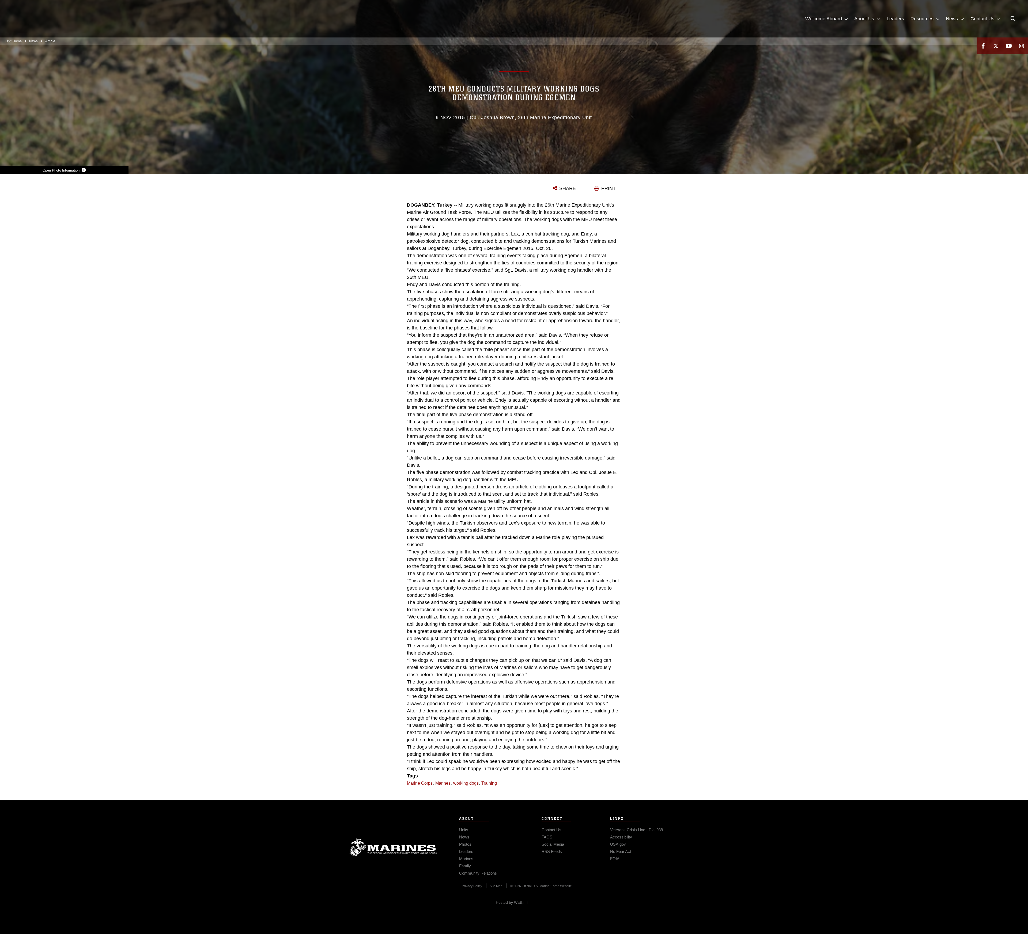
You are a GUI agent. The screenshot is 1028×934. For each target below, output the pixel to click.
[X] (995, 45)
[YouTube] (1008, 45)
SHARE (567, 188)
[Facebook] (983, 45)
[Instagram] (1021, 45)
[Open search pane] (1013, 18)
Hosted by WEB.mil (512, 902)
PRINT (608, 188)
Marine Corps (393, 847)
